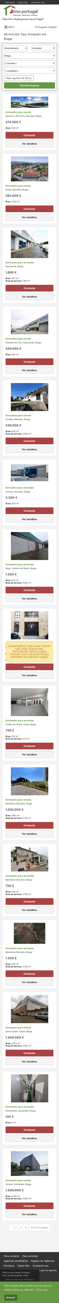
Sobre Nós (23, 2)
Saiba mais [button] (41, 1289)
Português (41, 27)
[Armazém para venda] (29, 101)
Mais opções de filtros (18, 78)
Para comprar (11, 1256)
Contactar (29, 135)
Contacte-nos (37, 2)
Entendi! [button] (10, 1297)
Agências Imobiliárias (16, 1260)
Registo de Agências (42, 1260)
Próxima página (39, 1227)
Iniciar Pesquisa (30, 85)
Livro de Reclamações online (15, 1275)
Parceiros (10, 2)
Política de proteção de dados (16, 1272)
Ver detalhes (29, 143)
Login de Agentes (48, 1270)
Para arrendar (30, 1256)
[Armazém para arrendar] (29, 243)
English (53, 27)
